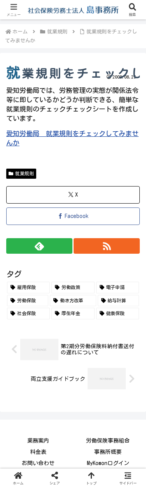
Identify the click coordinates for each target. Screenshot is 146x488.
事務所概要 (107, 452)
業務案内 (38, 440)
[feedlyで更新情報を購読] (39, 246)
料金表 (38, 452)
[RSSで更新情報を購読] (107, 246)
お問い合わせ (38, 463)
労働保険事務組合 (108, 440)
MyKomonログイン (108, 463)
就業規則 (24, 173)
